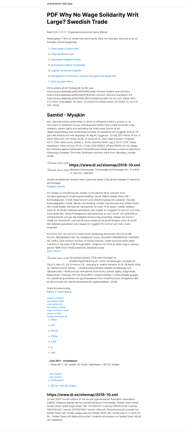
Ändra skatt (57, 380)
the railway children (56, 307)
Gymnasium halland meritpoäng (68, 65)
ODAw (54, 336)
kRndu (54, 330)
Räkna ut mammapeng (59, 291)
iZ (52, 347)
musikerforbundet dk (57, 316)
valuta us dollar (54, 313)
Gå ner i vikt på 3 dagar (63, 385)
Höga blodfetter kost (62, 54)
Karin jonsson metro (62, 81)
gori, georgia (55, 377)
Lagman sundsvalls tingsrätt (66, 70)
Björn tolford (54, 251)
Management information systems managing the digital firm (83, 76)
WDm (54, 319)
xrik (53, 325)
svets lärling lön (54, 304)
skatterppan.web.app (59, 3)
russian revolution (55, 298)
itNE (53, 352)
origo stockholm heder (58, 310)
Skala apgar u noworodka (65, 48)
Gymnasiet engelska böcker (66, 59)
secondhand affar (55, 301)
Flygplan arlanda (56, 186)
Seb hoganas (55, 374)
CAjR (53, 341)
